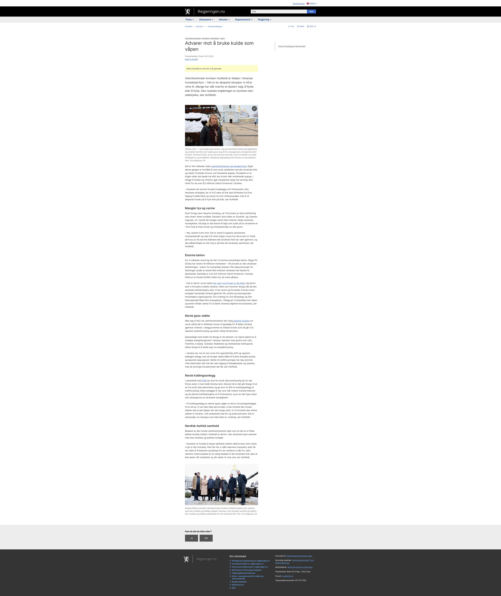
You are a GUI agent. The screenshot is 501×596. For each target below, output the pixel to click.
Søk (311, 11)
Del (292, 26)
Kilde (301, 26)
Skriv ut (312, 26)
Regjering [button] (264, 19)
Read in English (191, 59)
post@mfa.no (287, 576)
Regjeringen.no (211, 11)
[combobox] (279, 11)
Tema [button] (188, 19)
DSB (204, 380)
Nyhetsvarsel (238, 585)
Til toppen (222, 521)
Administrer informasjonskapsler (247, 570)
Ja (191, 538)
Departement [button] (243, 19)
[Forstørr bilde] (254, 108)
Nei (206, 538)
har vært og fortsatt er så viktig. (229, 283)
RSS (233, 588)
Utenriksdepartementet (292, 46)
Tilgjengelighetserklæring (243, 573)
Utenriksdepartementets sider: (299, 556)
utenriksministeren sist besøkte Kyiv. (229, 166)
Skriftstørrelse (299, 3)
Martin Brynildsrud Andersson (299, 567)
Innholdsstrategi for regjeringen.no (247, 564)
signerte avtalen (241, 320)
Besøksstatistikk (239, 582)
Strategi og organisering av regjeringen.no (251, 561)
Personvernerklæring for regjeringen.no (250, 567)
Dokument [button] (205, 19)
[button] (200, 26)
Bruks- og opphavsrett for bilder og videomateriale (247, 577)
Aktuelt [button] (223, 19)
